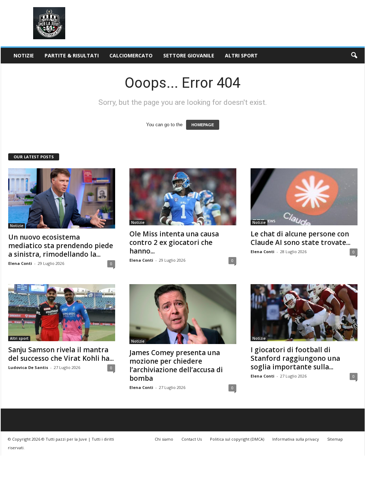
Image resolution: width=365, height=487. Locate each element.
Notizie (24, 55)
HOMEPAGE (202, 125)
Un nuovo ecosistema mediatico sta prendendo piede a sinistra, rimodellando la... (60, 245)
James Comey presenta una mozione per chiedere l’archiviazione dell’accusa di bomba (176, 365)
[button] (354, 55)
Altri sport (241, 55)
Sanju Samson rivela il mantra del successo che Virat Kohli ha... (61, 354)
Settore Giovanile (188, 55)
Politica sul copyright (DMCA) (237, 439)
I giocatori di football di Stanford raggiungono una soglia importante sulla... (295, 358)
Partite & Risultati (72, 55)
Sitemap (335, 439)
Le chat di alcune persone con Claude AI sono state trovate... (300, 238)
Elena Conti (20, 263)
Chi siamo (164, 439)
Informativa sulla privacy (295, 439)
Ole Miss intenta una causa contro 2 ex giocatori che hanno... (174, 242)
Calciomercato (131, 55)
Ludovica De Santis (28, 367)
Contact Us (191, 439)
